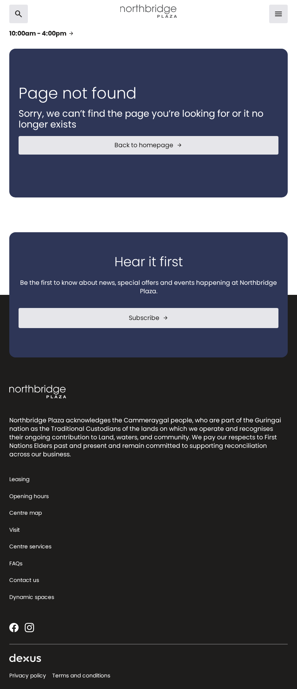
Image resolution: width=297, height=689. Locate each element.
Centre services (30, 546)
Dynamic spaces (31, 597)
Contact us (24, 580)
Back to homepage (148, 145)
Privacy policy (27, 675)
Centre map (25, 513)
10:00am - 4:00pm (41, 33)
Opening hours (29, 496)
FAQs (15, 563)
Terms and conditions (81, 675)
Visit (14, 530)
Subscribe (149, 317)
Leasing (19, 479)
